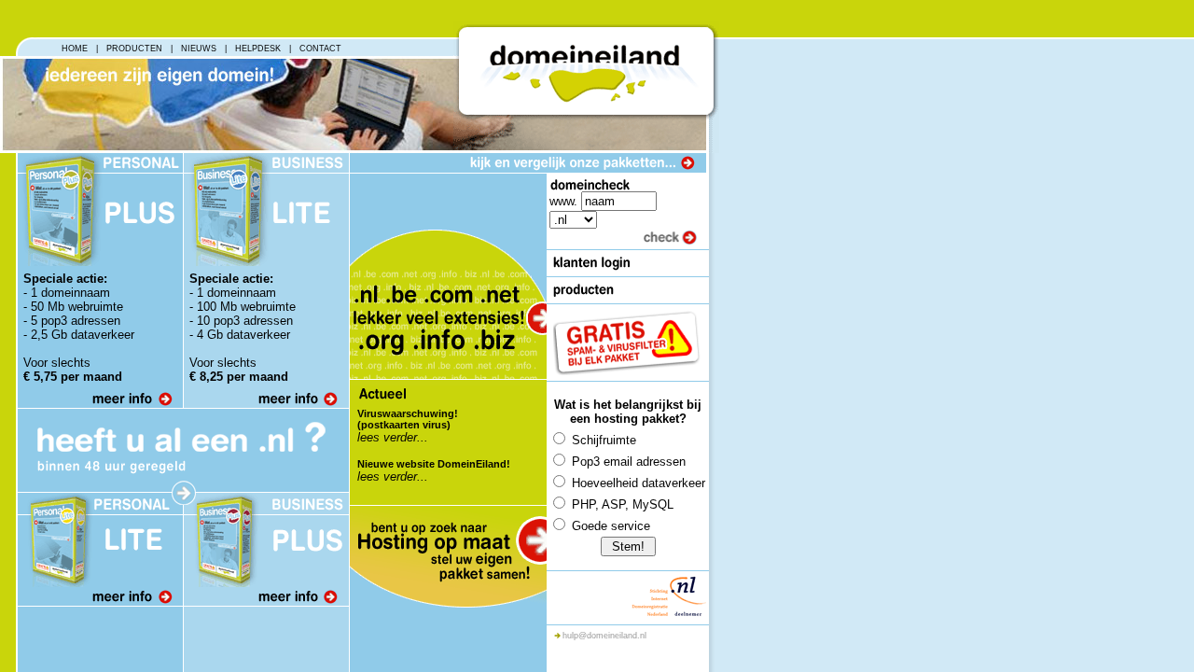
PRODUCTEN (134, 48)
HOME (75, 48)
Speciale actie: (65, 279)
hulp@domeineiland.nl (604, 635)
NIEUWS (198, 48)
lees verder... (392, 437)
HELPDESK (258, 48)
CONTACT (320, 48)
